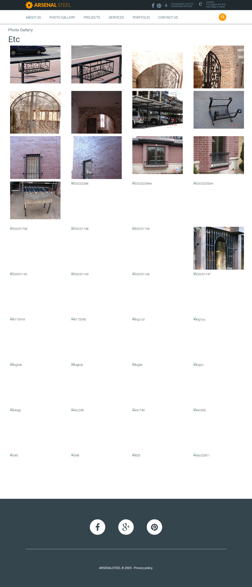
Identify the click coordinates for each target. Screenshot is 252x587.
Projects (92, 17)
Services (116, 17)
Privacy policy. (143, 568)
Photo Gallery (62, 17)
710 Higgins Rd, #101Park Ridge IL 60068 (216, 5)
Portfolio (141, 17)
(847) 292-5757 (186, 4)
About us (33, 17)
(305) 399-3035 (185, 6)
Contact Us (168, 17)
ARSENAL (52, 5)
